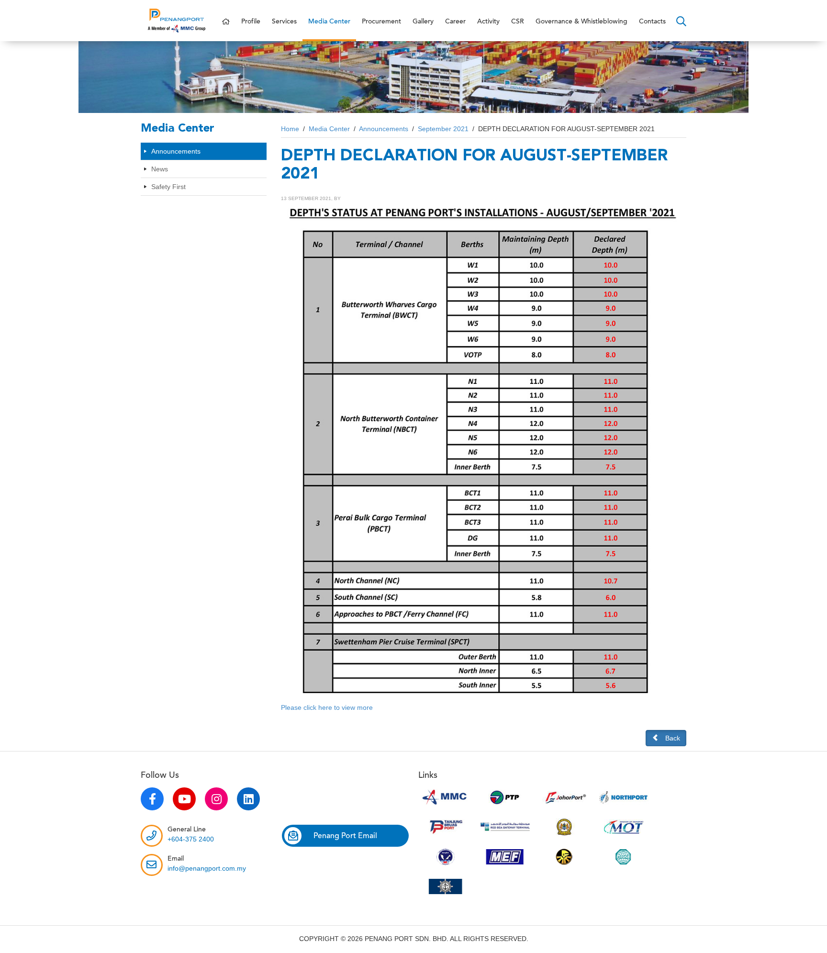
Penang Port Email (345, 836)
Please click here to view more (327, 707)
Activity (488, 21)
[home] (225, 21)
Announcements (176, 151)
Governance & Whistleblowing (581, 21)
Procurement (381, 21)
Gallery (423, 21)
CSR (517, 21)
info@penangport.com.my (207, 868)
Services (284, 21)
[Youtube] (184, 798)
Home (290, 129)
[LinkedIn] (248, 798)
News (159, 169)
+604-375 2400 (191, 839)
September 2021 (443, 129)
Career (455, 21)
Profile (250, 21)
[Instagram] (216, 798)
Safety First (168, 187)
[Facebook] (152, 798)
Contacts (652, 21)
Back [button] (672, 738)
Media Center (329, 21)
